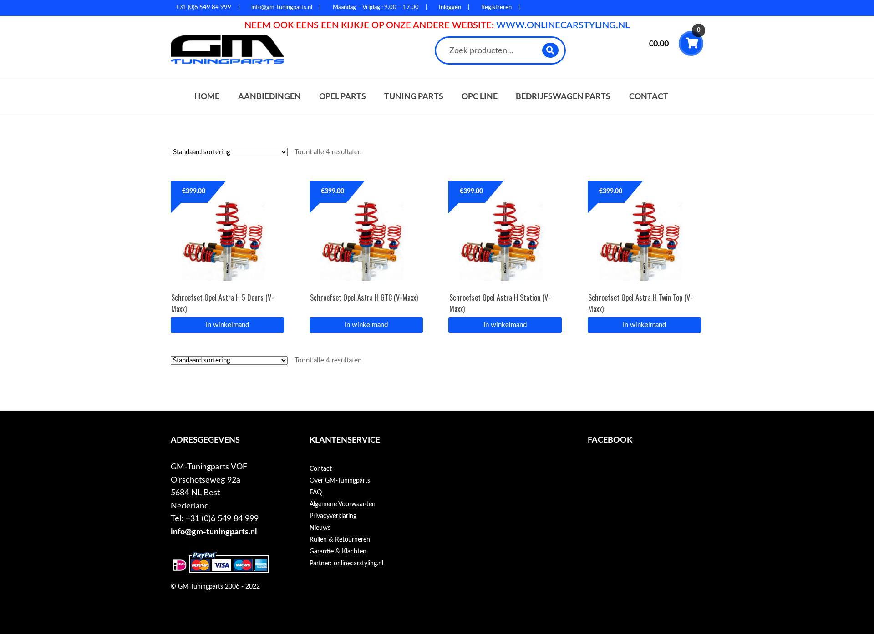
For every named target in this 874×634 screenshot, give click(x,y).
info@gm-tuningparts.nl (214, 532)
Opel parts (342, 96)
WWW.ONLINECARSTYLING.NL (563, 25)
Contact (648, 96)
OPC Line (480, 96)
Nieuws (320, 528)
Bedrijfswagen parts (563, 96)
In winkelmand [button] (227, 325)
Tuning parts (413, 96)
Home (206, 96)
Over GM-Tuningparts (340, 481)
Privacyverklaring (333, 516)
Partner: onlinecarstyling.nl (346, 563)
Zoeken (551, 50)
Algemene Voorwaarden (343, 504)
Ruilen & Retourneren (340, 540)
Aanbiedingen (269, 96)
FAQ (316, 492)
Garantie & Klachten (338, 551)
